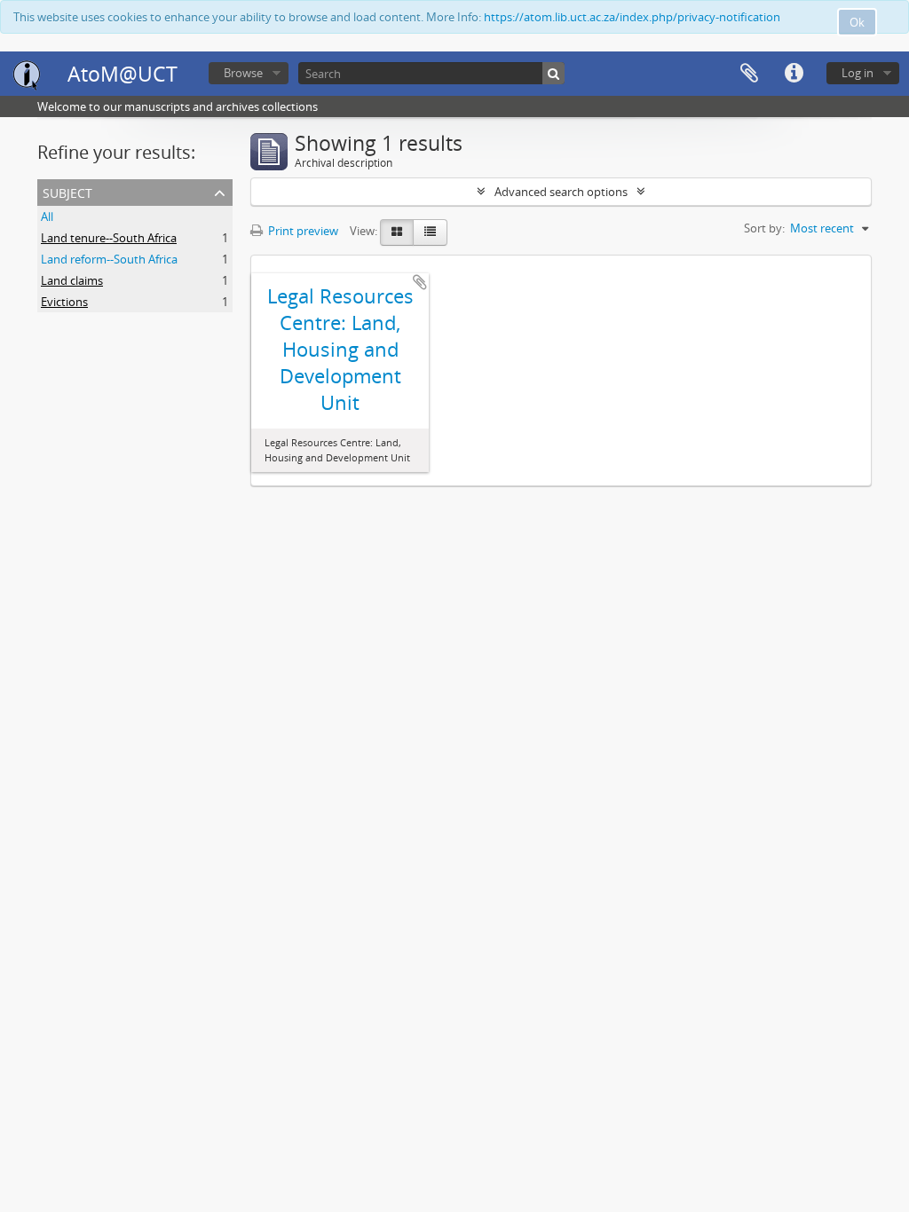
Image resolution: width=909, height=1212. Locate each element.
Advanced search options (561, 192)
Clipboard (749, 73)
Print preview (301, 231)
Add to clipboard (420, 282)
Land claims (72, 280)
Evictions (64, 302)
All (47, 216)
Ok (857, 22)
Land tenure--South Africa (109, 238)
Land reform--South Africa (109, 259)
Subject (67, 191)
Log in (857, 73)
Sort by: (764, 228)
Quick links (793, 73)
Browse (243, 73)
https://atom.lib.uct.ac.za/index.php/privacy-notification (632, 17)
